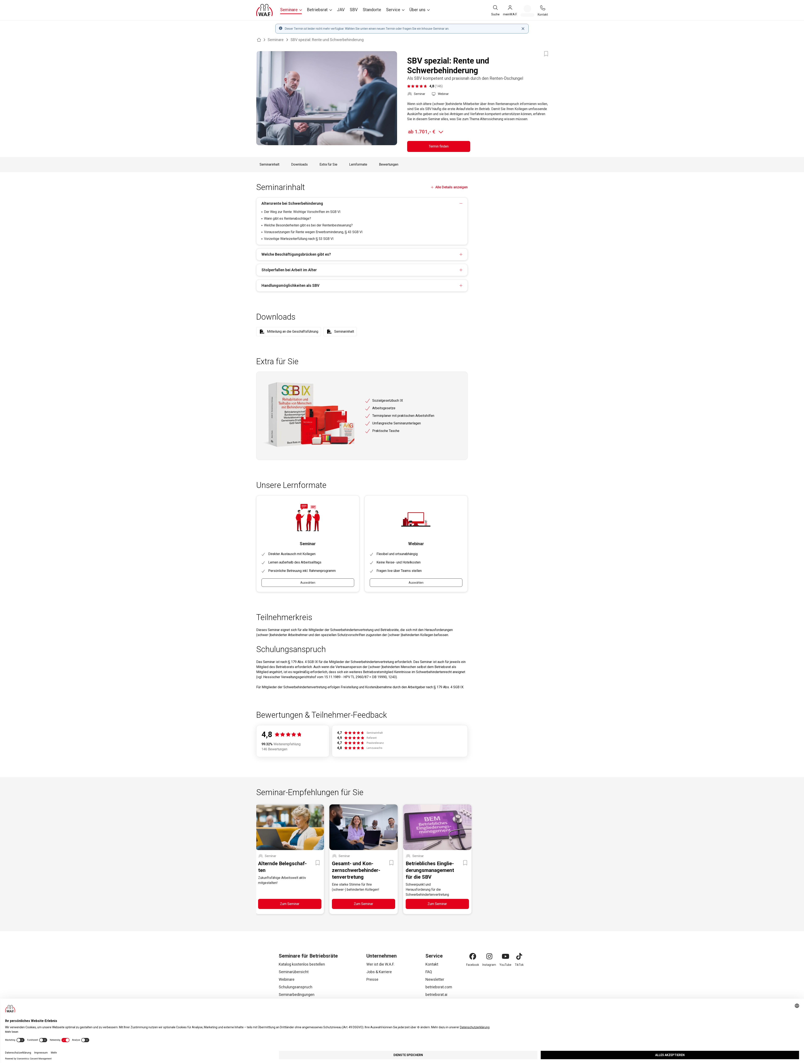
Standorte (372, 9)
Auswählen (307, 582)
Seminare (276, 39)
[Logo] (264, 10)
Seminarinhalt (269, 164)
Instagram (489, 964)
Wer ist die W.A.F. (380, 964)
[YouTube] (505, 956)
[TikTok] (519, 956)
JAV (341, 9)
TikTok (519, 964)
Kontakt (431, 964)
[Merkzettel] (527, 11)
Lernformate (358, 164)
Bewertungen (388, 164)
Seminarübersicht (294, 972)
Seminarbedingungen (296, 994)
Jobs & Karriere (379, 972)
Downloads (299, 164)
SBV (354, 9)
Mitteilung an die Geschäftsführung (292, 332)
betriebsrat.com (438, 987)
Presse (372, 979)
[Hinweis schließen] (523, 28)
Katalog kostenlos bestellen (302, 964)
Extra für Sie (328, 164)
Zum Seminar (289, 904)
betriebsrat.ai (436, 994)
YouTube (505, 964)
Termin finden (439, 146)
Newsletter (434, 979)
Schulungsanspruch (295, 987)
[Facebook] (473, 956)
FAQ (428, 972)
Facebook (472, 964)
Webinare (286, 979)
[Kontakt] (543, 8)
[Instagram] (489, 956)
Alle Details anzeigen (451, 187)
